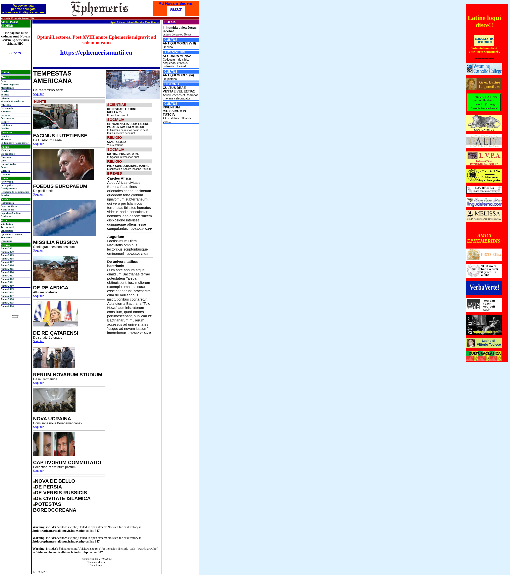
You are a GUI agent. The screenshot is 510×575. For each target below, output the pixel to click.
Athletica (6, 104)
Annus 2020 (7, 251)
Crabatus (6, 216)
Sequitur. (38, 94)
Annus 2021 (7, 248)
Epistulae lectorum (11, 234)
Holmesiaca (7, 202)
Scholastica (7, 230)
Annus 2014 (7, 272)
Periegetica (7, 185)
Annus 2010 (7, 285)
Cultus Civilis (8, 163)
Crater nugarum (10, 84)
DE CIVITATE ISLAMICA (63, 498)
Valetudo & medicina (12, 101)
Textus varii (7, 227)
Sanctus (5, 136)
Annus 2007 (7, 295)
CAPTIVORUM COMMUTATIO (67, 462)
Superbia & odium (11, 212)
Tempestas (6, 237)
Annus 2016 (7, 265)
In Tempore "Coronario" (15, 142)
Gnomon (5, 174)
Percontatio (7, 118)
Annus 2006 (7, 299)
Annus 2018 (7, 258)
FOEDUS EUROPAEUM (60, 186)
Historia (5, 150)
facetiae (5, 195)
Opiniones (6, 125)
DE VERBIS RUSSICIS (61, 492)
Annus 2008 (7, 292)
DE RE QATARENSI (55, 333)
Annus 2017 (7, 261)
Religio (5, 121)
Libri (4, 160)
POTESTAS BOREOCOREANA (54, 507)
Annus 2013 (7, 275)
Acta (3, 81)
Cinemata (6, 157)
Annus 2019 (7, 255)
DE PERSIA (48, 486)
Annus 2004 (7, 306)
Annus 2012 (7, 278)
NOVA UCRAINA (52, 418)
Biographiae (8, 153)
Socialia (5, 114)
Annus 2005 (7, 302)
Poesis (4, 167)
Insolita (5, 128)
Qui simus (6, 240)
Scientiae (6, 97)
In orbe (5, 91)
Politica (5, 94)
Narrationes (7, 209)
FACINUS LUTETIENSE (60, 135)
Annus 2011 (7, 282)
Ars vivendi (7, 181)
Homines (6, 111)
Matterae (6, 139)
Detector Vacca (9, 206)
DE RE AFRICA (50, 287)
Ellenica (5, 170)
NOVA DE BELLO (55, 481)
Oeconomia (7, 108)
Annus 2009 (7, 289)
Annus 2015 (7, 268)
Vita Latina (7, 223)
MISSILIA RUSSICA (55, 242)
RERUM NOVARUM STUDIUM (67, 374)
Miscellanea (7, 87)
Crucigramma (9, 188)
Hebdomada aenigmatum (15, 191)
